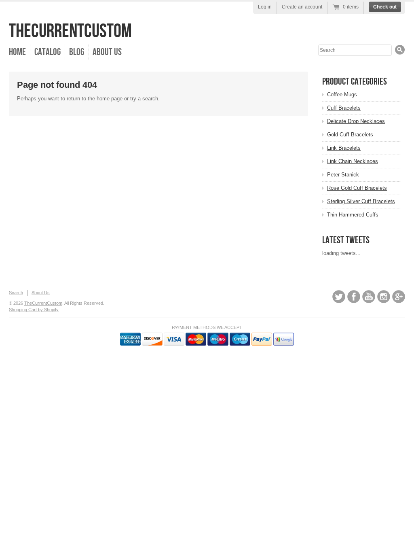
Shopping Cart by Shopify (34, 309)
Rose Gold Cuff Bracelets (357, 188)
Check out (385, 7)
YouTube (368, 296)
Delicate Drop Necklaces (356, 121)
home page (110, 98)
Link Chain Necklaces (352, 161)
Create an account (302, 7)
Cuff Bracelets (344, 108)
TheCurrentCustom (70, 31)
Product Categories (354, 81)
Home (17, 52)
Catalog (47, 52)
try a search (144, 98)
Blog (76, 52)
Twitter (338, 296)
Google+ (398, 296)
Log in (265, 7)
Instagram (383, 296)
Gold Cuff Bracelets (350, 135)
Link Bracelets (344, 148)
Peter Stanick (343, 175)
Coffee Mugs (342, 94)
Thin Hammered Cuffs (352, 215)
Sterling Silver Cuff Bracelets (361, 201)
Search (16, 292)
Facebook (353, 296)
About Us (107, 52)
